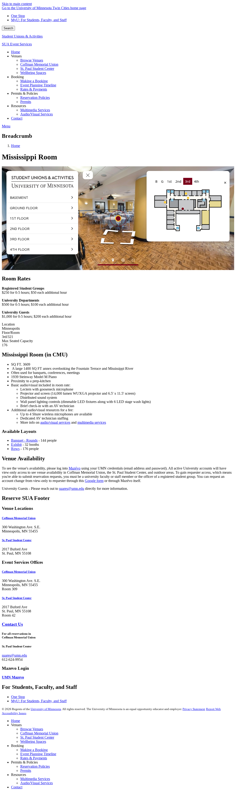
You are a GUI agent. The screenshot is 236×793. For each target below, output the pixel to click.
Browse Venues (31, 729)
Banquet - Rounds (24, 440)
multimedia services (91, 422)
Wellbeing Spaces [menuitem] (33, 73)
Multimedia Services (35, 779)
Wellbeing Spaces (33, 741)
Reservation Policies (35, 766)
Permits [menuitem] (25, 102)
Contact (16, 787)
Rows (15, 449)
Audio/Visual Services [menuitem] (36, 114)
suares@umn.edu (71, 488)
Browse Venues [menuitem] (31, 60)
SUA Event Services (17, 44)
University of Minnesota (46, 709)
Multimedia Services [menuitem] (35, 110)
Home (15, 146)
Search (8, 28)
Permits (25, 770)
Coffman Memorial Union (39, 733)
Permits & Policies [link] (24, 93)
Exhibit (16, 444)
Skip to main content (17, 4)
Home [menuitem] (15, 52)
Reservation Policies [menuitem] (35, 98)
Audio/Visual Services (36, 783)
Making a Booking (34, 750)
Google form (94, 481)
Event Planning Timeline (38, 754)
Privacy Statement (194, 709)
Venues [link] (16, 56)
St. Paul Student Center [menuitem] (37, 68)
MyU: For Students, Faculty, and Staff (39, 20)
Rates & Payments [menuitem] (33, 89)
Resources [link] (18, 106)
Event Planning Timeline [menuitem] (38, 85)
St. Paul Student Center (37, 737)
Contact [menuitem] (16, 118)
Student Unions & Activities (22, 36)
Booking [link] (17, 77)
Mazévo (74, 468)
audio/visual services (55, 422)
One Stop (18, 16)
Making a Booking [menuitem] (34, 81)
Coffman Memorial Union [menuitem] (39, 64)
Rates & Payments (33, 758)
